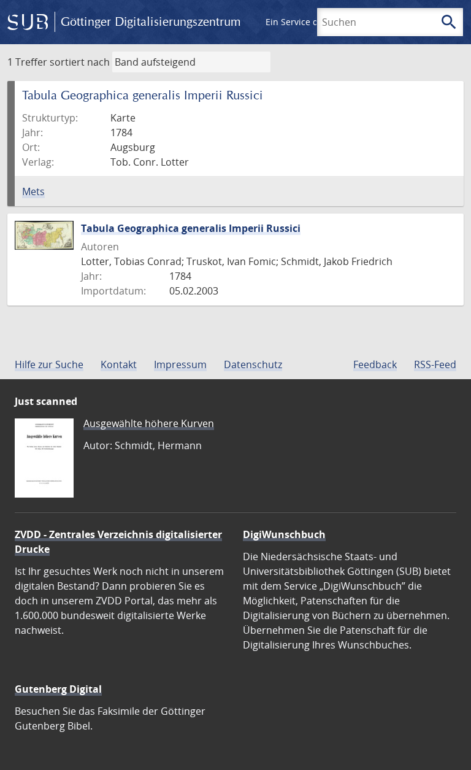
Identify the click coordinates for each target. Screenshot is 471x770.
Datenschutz (253, 364)
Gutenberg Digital (58, 689)
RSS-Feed (435, 364)
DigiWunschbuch (284, 534)
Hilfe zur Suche (49, 364)
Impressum (180, 364)
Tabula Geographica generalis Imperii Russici (191, 228)
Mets (33, 191)
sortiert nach (80, 62)
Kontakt (119, 364)
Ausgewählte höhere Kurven (148, 423)
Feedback (375, 364)
